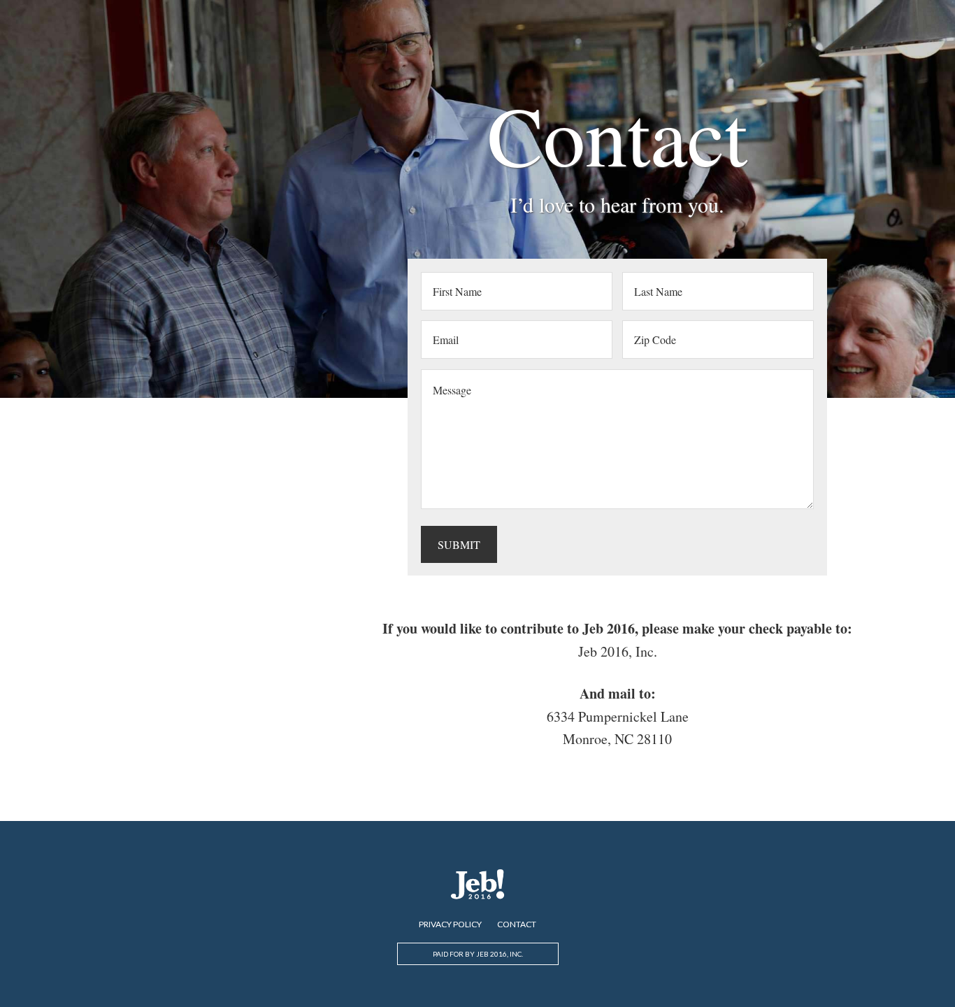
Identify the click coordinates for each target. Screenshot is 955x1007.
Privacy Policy (450, 924)
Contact (516, 924)
